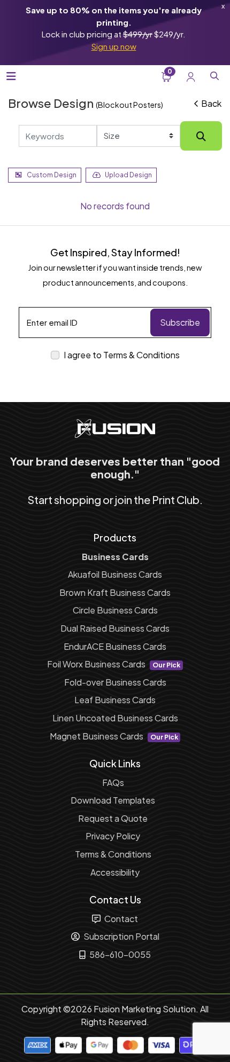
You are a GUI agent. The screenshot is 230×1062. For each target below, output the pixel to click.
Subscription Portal (120, 936)
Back (211, 103)
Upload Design (128, 175)
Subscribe (180, 322)
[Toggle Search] (214, 76)
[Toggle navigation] (11, 76)
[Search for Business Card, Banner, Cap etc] (201, 136)
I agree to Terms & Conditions (122, 354)
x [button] (223, 6)
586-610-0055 (119, 954)
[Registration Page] (191, 75)
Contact (120, 918)
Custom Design (51, 175)
